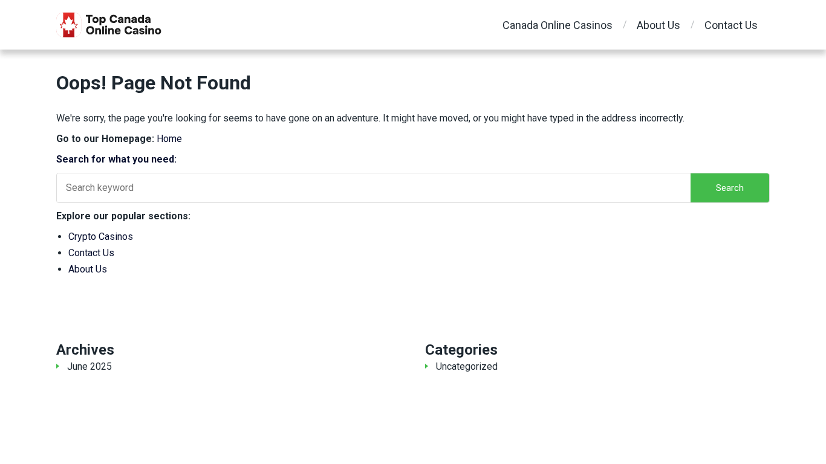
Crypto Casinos (100, 236)
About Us (658, 25)
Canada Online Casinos (557, 25)
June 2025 (89, 366)
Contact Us (731, 25)
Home (169, 138)
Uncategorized (467, 366)
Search (730, 187)
